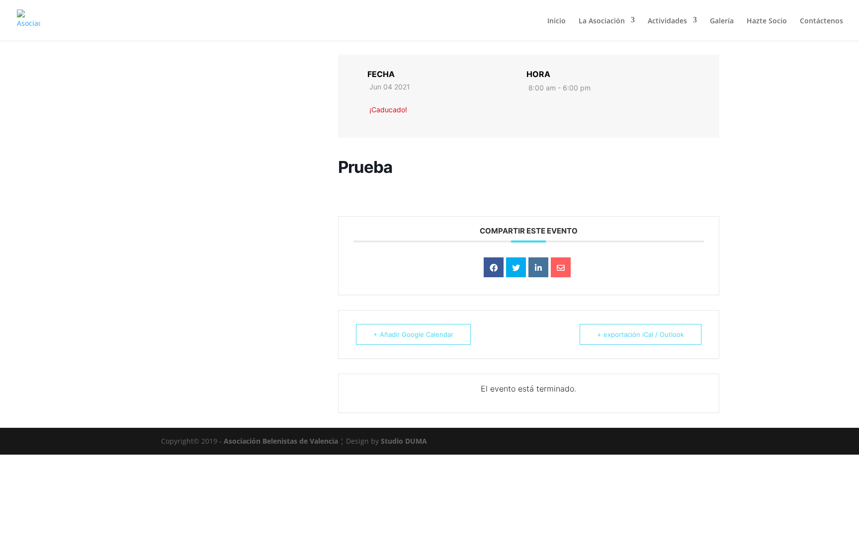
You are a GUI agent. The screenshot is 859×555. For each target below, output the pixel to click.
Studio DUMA (404, 441)
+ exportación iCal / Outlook (640, 334)
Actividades (667, 20)
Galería (722, 20)
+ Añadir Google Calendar (413, 334)
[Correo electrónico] (561, 267)
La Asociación (602, 20)
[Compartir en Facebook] (494, 267)
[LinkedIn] (538, 267)
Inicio (556, 20)
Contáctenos (821, 20)
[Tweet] (516, 267)
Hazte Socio (767, 20)
